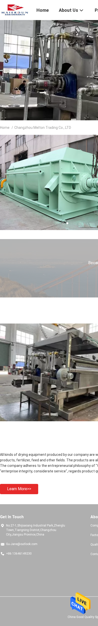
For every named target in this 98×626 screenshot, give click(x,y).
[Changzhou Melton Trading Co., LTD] (15, 10)
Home (5, 128)
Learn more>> (19, 488)
